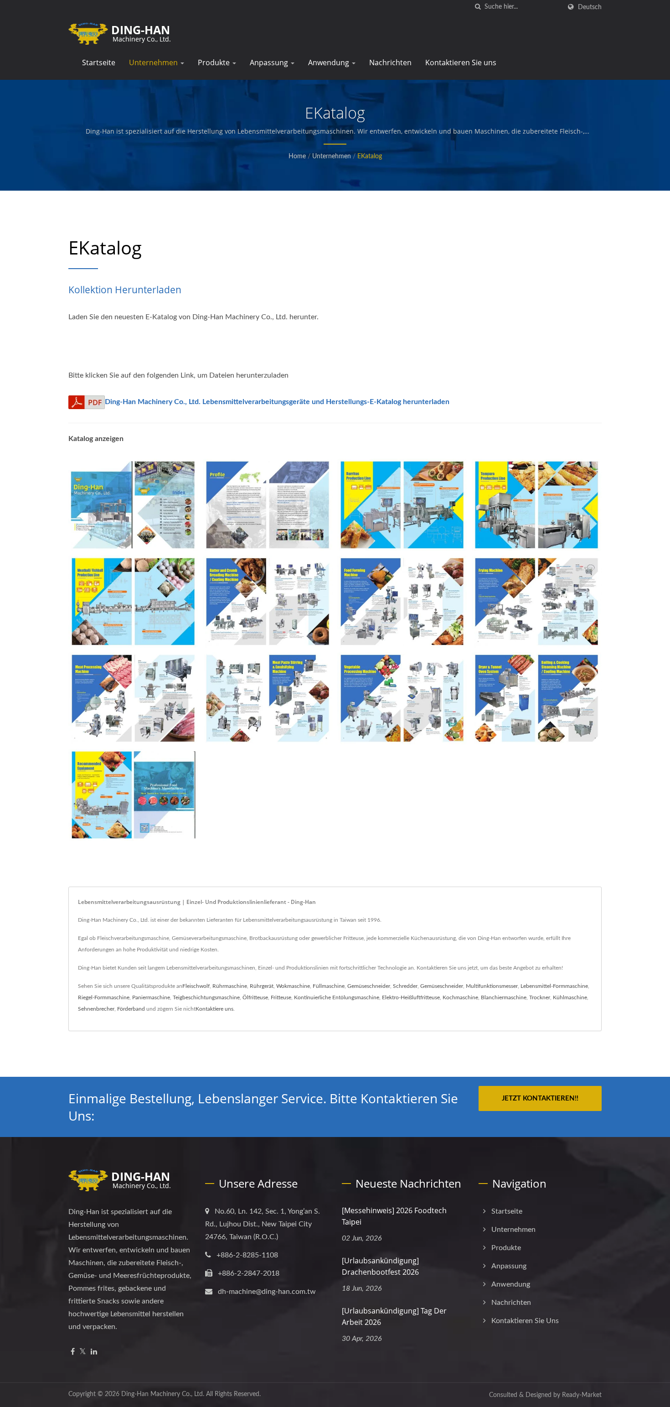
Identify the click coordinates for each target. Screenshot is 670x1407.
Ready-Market (582, 1395)
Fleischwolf (196, 986)
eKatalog (369, 156)
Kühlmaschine (570, 997)
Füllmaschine (329, 986)
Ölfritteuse (255, 997)
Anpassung (270, 62)
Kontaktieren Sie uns (460, 62)
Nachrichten (390, 62)
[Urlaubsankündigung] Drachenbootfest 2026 (380, 1266)
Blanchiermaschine (503, 997)
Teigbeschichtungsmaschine (206, 997)
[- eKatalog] (133, 505)
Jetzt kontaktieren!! (540, 1098)
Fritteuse (281, 997)
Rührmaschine (229, 986)
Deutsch (590, 7)
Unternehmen (154, 62)
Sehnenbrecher (96, 1009)
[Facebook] (73, 1352)
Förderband (131, 1009)
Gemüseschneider (368, 986)
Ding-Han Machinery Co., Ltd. (162, 1394)
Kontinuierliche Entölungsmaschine (336, 997)
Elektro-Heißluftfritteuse (411, 997)
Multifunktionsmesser (492, 986)
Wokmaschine (293, 986)
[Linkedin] (94, 1352)
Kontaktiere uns (214, 1009)
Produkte (215, 62)
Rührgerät (261, 986)
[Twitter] (82, 1352)
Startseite (98, 62)
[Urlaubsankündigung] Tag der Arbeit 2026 (394, 1316)
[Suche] (477, 7)
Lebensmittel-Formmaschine (554, 986)
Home (297, 156)
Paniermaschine (151, 997)
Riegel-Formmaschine (103, 997)
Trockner (539, 997)
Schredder (405, 986)
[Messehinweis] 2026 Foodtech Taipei (394, 1216)
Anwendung (329, 62)
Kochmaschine (460, 997)
